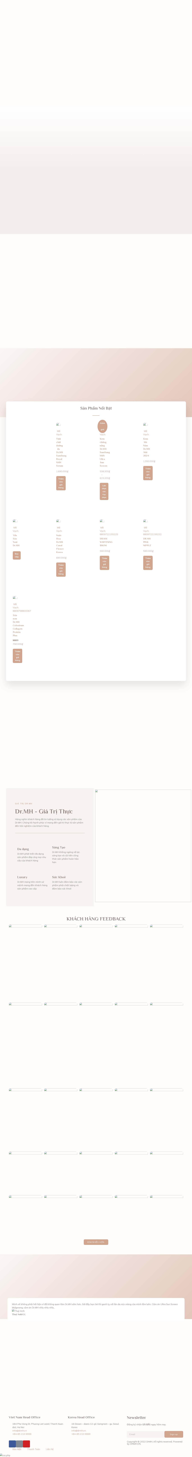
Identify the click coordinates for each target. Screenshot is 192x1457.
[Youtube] (26, 1443)
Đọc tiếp (17, 555)
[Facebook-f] (12, 1443)
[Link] (19, 1443)
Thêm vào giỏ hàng (61, 483)
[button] (96, 1242)
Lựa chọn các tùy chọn (104, 491)
